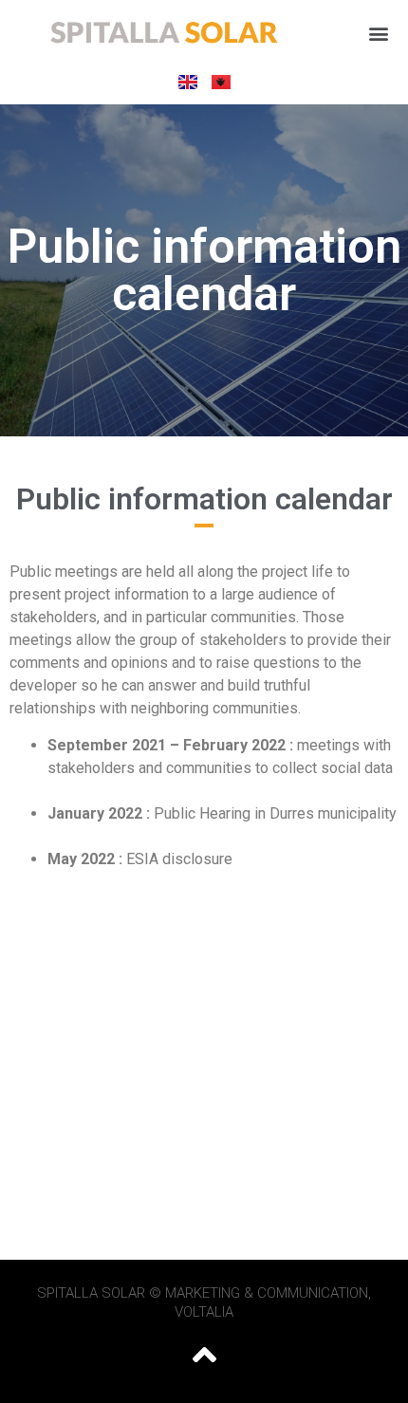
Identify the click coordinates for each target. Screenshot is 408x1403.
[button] (378, 33)
